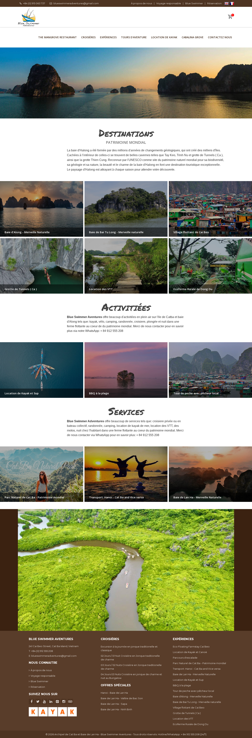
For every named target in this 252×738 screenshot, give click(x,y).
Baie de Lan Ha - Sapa (114, 703)
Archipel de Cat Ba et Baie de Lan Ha (76, 734)
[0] (230, 17)
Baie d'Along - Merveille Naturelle (193, 696)
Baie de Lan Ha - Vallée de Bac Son (122, 698)
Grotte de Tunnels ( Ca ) (187, 713)
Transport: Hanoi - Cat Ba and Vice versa (196, 668)
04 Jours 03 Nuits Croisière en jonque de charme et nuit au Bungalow (131, 676)
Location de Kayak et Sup (188, 679)
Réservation (214, 3)
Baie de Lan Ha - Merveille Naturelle (194, 674)
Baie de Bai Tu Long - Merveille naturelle (197, 701)
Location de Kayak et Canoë (190, 652)
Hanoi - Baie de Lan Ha (114, 692)
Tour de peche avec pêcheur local (193, 690)
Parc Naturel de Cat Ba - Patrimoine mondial (199, 663)
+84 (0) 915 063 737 (34, 3)
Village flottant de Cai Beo (188, 707)
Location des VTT (183, 718)
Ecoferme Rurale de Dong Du (190, 724)
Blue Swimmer (194, 3)
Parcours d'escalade (185, 657)
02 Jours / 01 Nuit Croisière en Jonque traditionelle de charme (130, 657)
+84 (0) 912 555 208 (42, 650)
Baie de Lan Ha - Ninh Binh (116, 709)
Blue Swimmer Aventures (116, 734)
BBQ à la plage (182, 685)
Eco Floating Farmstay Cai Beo (191, 646)
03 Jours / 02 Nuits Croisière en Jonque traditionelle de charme (131, 667)
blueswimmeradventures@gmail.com (76, 3)
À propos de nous (141, 3)
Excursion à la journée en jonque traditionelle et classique (129, 648)
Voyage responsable (168, 3)
